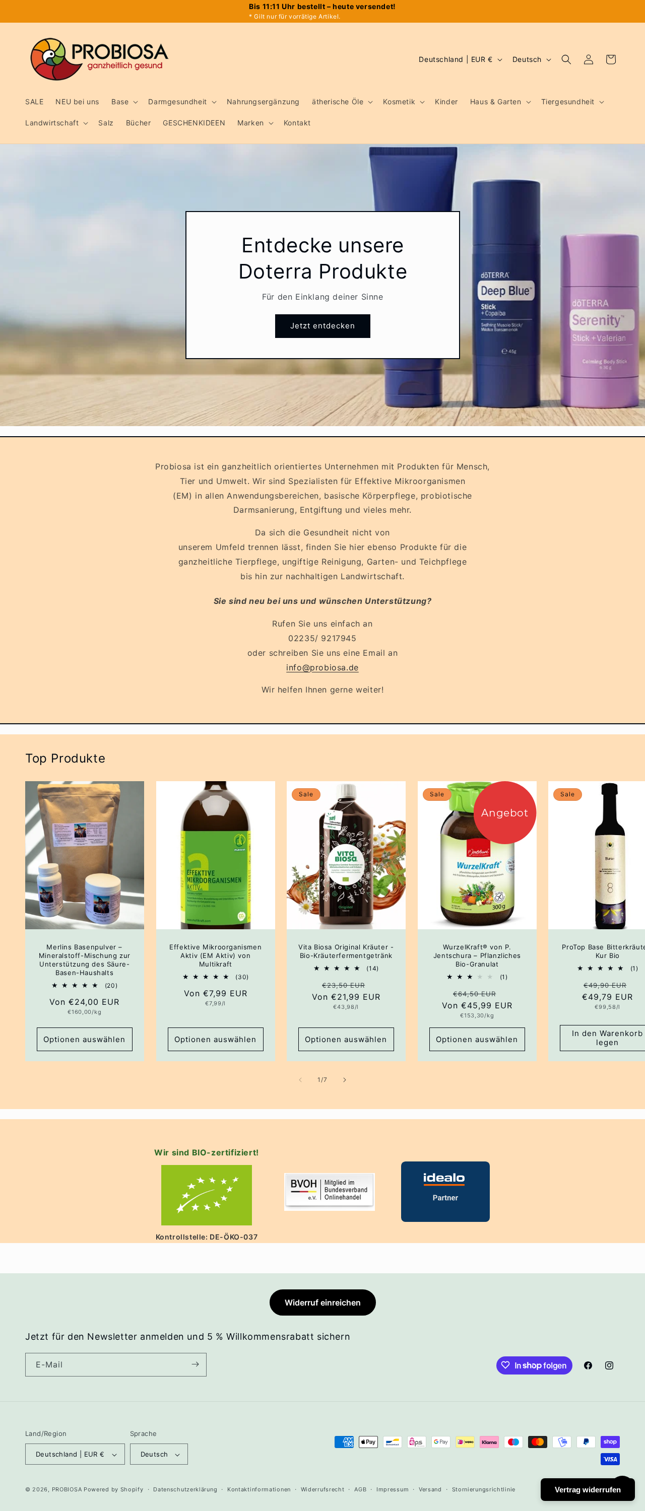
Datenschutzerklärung (185, 1489)
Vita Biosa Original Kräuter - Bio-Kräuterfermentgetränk (346, 951)
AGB (360, 1489)
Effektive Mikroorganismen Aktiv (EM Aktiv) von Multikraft (215, 955)
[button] (123, 101)
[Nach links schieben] (300, 1080)
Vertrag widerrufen (588, 1489)
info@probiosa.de (322, 667)
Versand (430, 1489)
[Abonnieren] (195, 1364)
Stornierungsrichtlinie (483, 1489)
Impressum (392, 1489)
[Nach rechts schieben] (345, 1080)
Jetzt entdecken (322, 326)
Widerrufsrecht (323, 1489)
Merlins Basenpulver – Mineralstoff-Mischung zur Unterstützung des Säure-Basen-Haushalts (85, 960)
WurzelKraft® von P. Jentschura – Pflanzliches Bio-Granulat (477, 955)
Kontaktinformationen (259, 1489)
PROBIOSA (67, 1489)
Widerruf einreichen (323, 1302)
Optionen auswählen (84, 1039)
